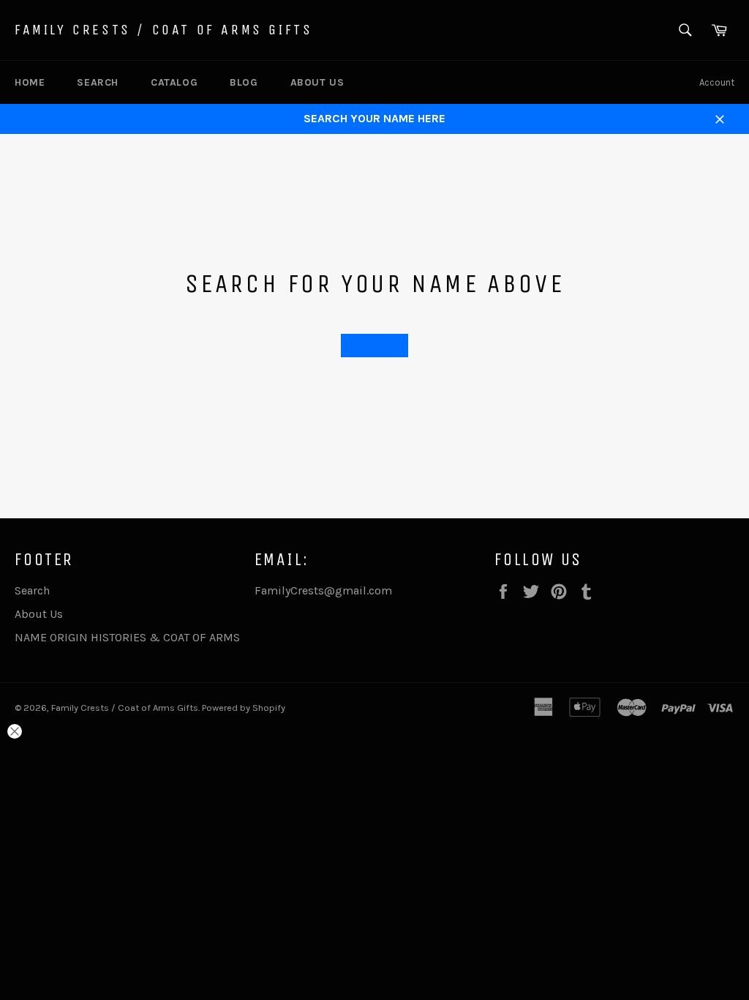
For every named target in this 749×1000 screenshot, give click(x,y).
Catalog (174, 82)
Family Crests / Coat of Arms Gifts (163, 29)
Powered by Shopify (243, 707)
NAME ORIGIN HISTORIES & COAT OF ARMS (127, 637)
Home (30, 82)
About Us (317, 82)
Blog (243, 82)
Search (97, 82)
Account (716, 82)
